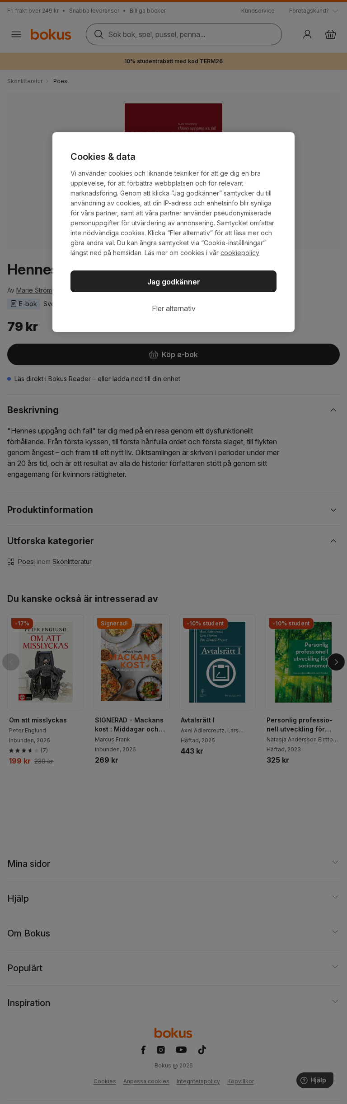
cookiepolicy (239, 252)
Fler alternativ (174, 308)
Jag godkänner (173, 281)
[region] (173, 232)
